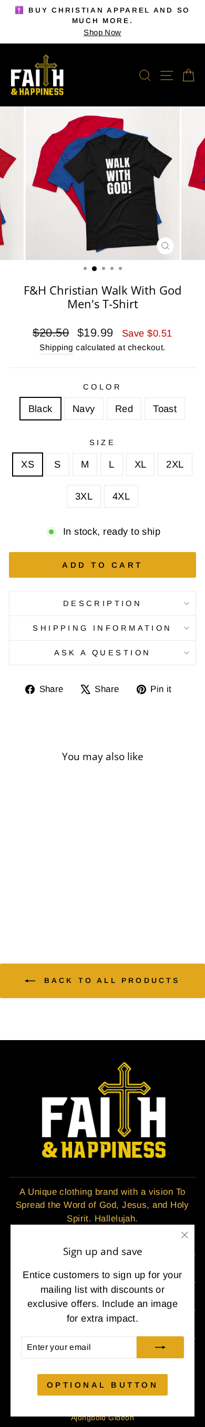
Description (102, 603)
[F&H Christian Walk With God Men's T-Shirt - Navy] (39, 901)
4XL (121, 496)
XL (141, 464)
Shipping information (102, 628)
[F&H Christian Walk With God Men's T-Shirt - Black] (26, 901)
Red (124, 408)
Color (102, 387)
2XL (174, 464)
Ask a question (102, 652)
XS (27, 464)
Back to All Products (109, 980)
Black (40, 408)
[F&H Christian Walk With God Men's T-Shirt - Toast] (63, 901)
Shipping (56, 347)
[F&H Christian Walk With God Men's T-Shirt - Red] (51, 901)
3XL (84, 496)
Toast (165, 408)
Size (102, 442)
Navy (84, 408)
